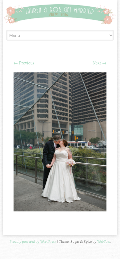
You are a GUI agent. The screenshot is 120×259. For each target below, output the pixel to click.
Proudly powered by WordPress (33, 241)
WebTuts (103, 241)
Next (99, 63)
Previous (24, 63)
